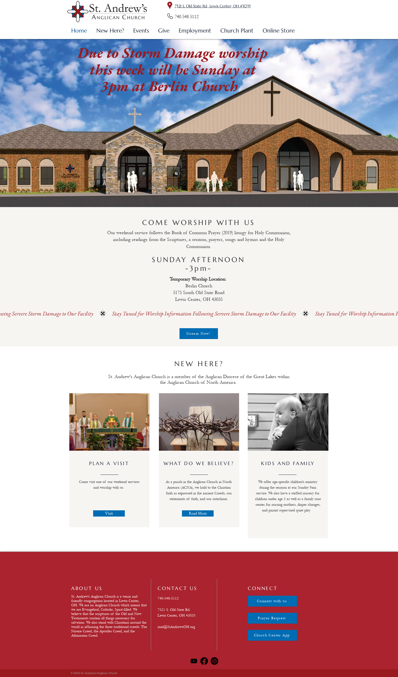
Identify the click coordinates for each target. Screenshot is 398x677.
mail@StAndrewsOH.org (176, 627)
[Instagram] (214, 661)
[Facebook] (204, 661)
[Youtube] (194, 661)
